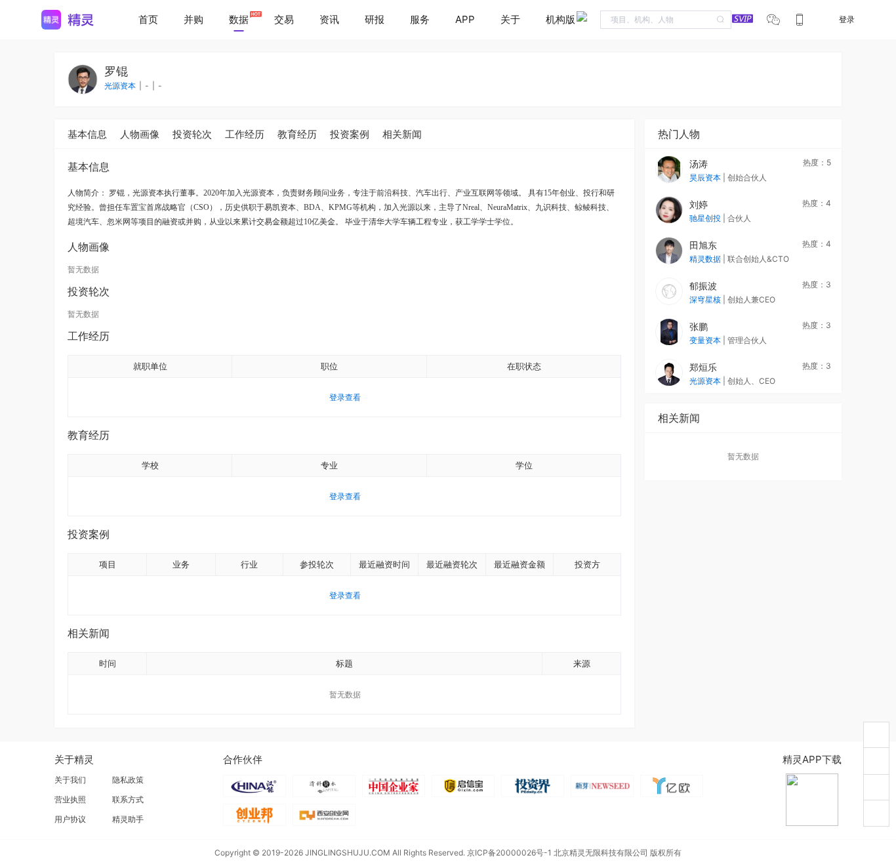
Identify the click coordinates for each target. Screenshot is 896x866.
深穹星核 (706, 299)
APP (465, 19)
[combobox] (665, 19)
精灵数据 (706, 259)
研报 (374, 19)
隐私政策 (128, 780)
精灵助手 (128, 819)
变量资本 (706, 340)
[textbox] (665, 19)
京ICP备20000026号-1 (509, 852)
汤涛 (698, 163)
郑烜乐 (703, 367)
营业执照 (70, 799)
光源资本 (706, 381)
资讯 (329, 19)
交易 (284, 19)
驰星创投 (706, 218)
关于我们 (70, 780)
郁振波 (703, 285)
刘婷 (698, 204)
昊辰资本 (706, 177)
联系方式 (128, 799)
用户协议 (70, 819)
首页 (148, 19)
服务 (420, 19)
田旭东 (703, 245)
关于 (510, 19)
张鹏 (698, 326)
